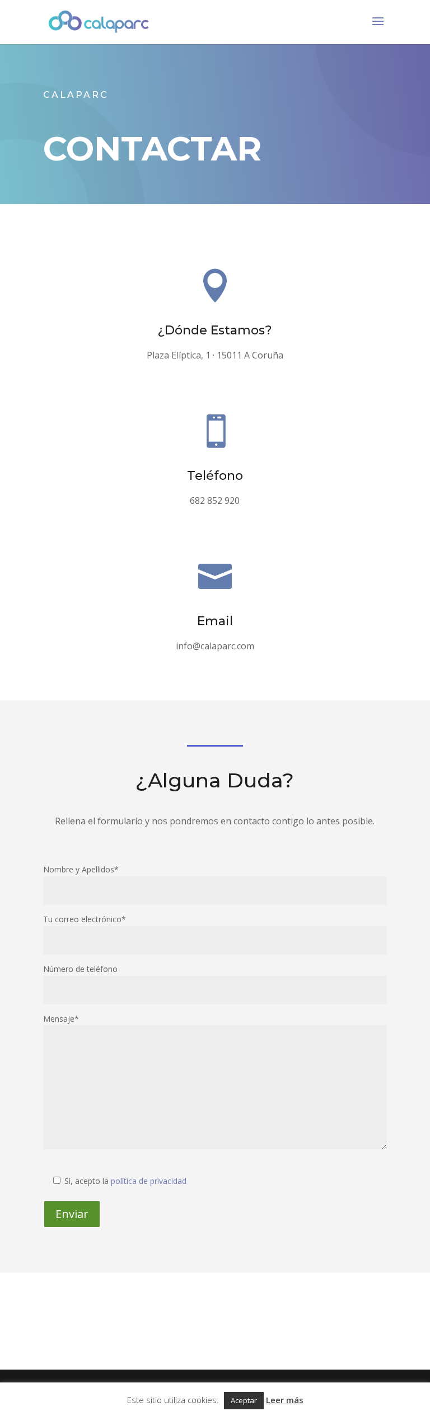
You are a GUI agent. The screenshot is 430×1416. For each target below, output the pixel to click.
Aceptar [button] (244, 1400)
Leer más (284, 1399)
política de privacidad (148, 1181)
